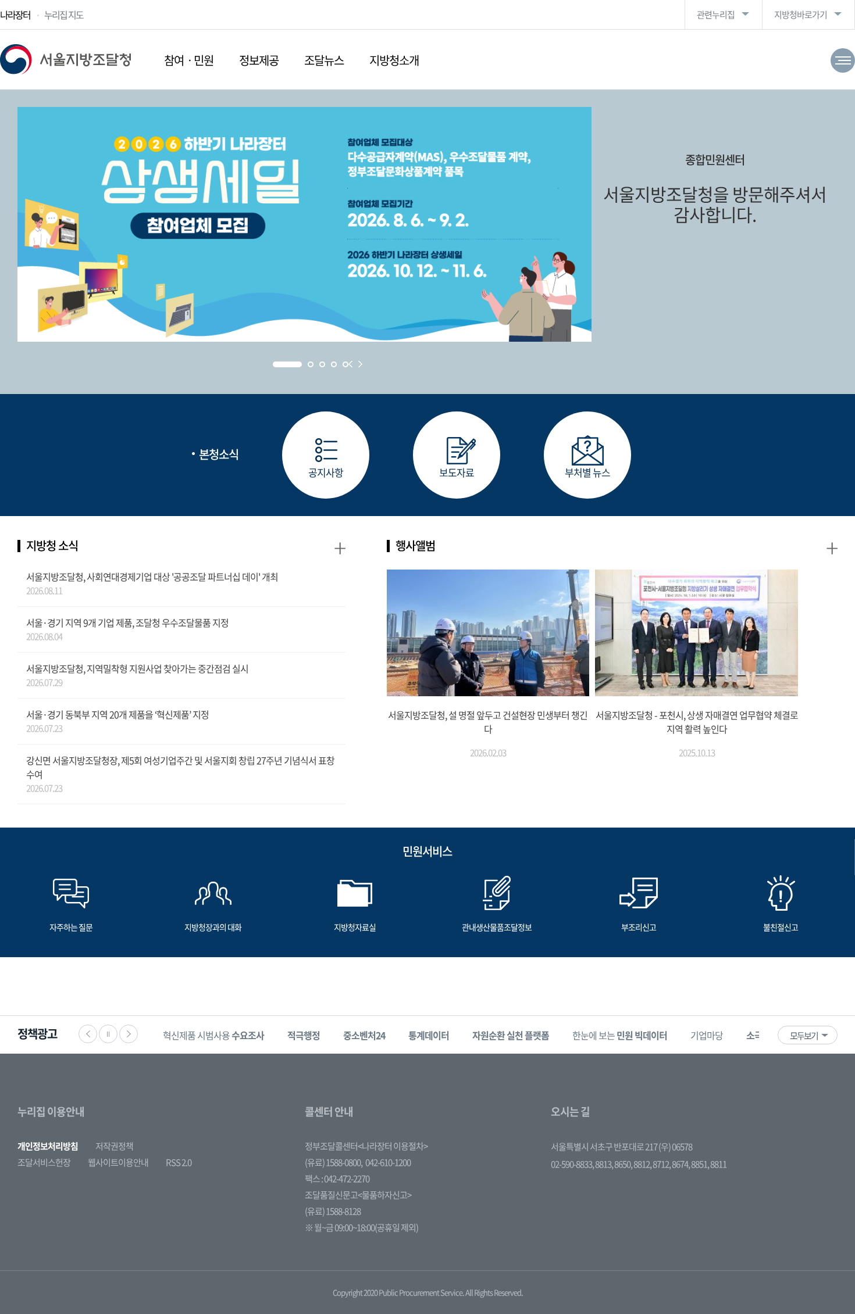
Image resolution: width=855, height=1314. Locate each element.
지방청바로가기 (800, 14)
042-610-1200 (388, 1162)
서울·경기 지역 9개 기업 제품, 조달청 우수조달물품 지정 (127, 622)
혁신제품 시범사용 (213, 1035)
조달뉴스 (324, 60)
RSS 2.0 (178, 1162)
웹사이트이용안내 (118, 1162)
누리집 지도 (63, 15)
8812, (643, 1164)
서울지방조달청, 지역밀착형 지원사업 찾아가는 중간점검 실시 (137, 668)
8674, (681, 1164)
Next (360, 364)
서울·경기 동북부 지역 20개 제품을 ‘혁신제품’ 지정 (117, 714)
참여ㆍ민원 (188, 60)
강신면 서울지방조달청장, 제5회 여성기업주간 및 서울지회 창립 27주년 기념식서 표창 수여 (180, 767)
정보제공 (259, 60)
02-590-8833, (573, 1164)
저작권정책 (114, 1146)
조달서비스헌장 (43, 1162)
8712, (662, 1164)
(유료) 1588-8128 (333, 1211)
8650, (623, 1164)
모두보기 (804, 1035)
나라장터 (15, 15)
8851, (700, 1164)
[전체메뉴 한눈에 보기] (843, 60)
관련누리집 (716, 14)
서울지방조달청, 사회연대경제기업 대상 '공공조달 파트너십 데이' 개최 (152, 576)
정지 (108, 1034)
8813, (604, 1164)
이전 (88, 1034)
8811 (718, 1164)
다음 (128, 1034)
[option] (213, 1035)
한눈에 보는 (619, 1035)
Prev (350, 364)
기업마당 (706, 1035)
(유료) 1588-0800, (333, 1162)
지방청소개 (394, 60)
